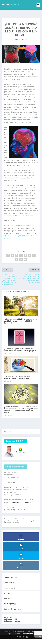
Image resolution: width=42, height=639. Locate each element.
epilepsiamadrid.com (29, 634)
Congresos (8, 588)
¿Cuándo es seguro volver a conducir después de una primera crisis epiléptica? (20, 350)
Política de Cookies (11, 619)
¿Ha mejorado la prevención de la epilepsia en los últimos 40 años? (17, 377)
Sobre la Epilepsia (21, 39)
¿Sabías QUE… (9, 577)
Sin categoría (9, 604)
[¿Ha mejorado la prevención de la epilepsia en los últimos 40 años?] (21, 364)
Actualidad (8, 583)
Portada (7, 598)
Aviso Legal (8, 617)
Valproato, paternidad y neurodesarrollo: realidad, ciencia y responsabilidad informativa (20, 321)
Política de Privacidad (12, 621)
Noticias (7, 593)
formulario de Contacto (22, 502)
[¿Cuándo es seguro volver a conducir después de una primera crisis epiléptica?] (21, 337)
